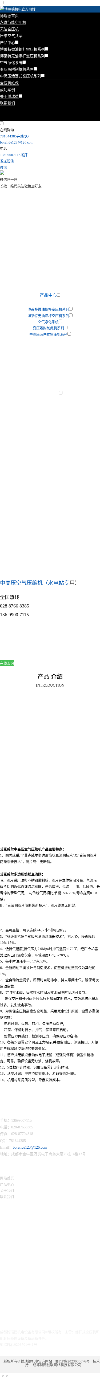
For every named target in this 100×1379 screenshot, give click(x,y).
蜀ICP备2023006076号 (72, 1361)
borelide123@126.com (30, 1147)
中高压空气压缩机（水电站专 (34, 583)
